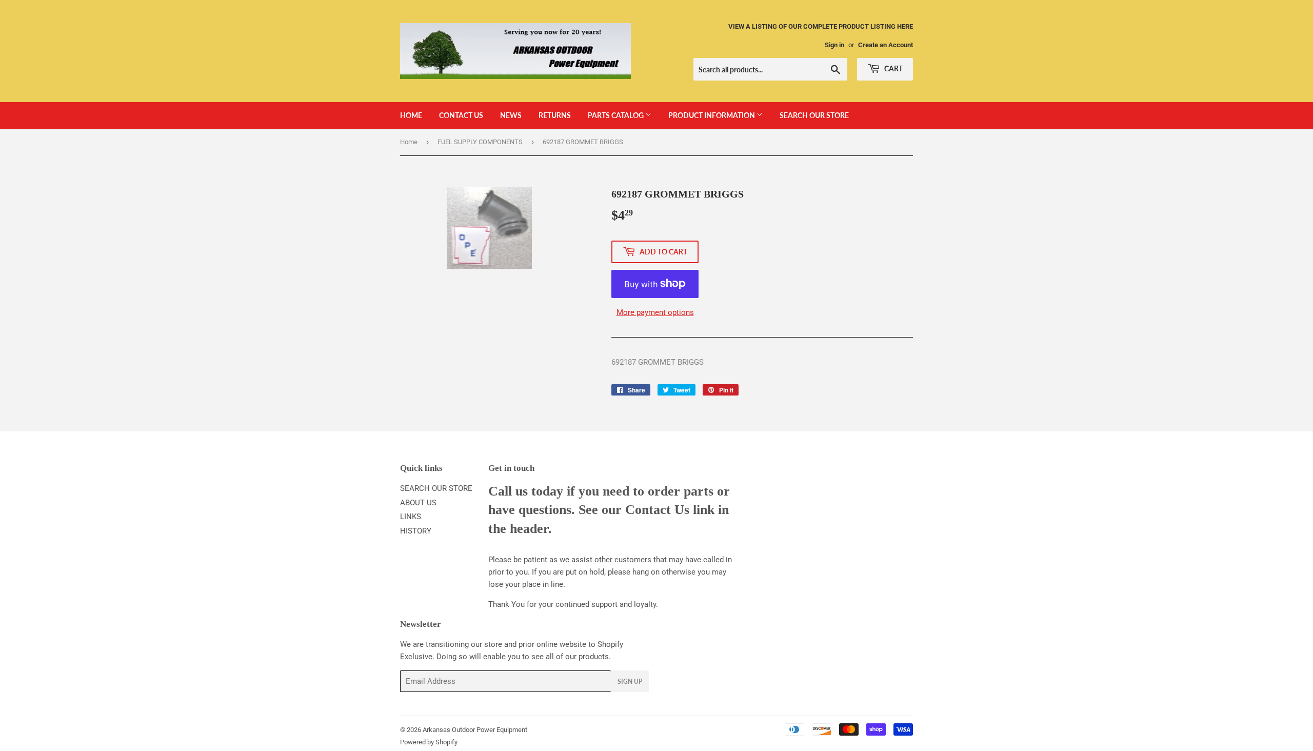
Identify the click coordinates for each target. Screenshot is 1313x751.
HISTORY (415, 531)
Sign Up (630, 681)
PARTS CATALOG (616, 115)
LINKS (410, 516)
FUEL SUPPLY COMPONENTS (480, 142)
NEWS (511, 115)
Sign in (834, 45)
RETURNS (555, 115)
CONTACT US (461, 115)
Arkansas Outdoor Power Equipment (475, 730)
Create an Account (885, 45)
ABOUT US (418, 502)
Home (408, 142)
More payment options (655, 312)
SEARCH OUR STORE (814, 115)
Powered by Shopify (428, 742)
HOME (411, 115)
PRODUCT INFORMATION (712, 115)
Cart (893, 68)
